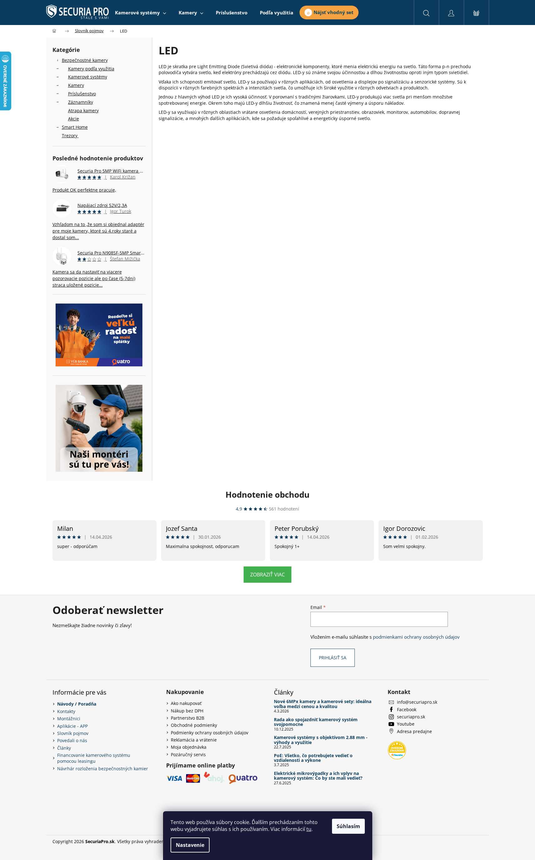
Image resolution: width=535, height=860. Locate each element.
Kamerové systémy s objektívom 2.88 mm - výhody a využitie (321, 740)
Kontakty (66, 711)
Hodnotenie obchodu (267, 494)
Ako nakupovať (186, 703)
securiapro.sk (411, 717)
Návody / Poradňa (76, 704)
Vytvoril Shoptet (466, 841)
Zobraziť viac (267, 574)
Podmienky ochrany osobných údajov (209, 733)
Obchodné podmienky (194, 725)
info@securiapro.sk (417, 702)
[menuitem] (140, 12)
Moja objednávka (188, 747)
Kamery (76, 85)
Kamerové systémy (87, 77)
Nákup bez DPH (187, 711)
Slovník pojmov (72, 733)
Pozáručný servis (188, 754)
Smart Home (75, 127)
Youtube (405, 724)
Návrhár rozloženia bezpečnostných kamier (102, 769)
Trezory (69, 135)
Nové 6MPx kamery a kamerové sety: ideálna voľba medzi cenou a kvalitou (322, 704)
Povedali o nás (72, 740)
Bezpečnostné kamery (85, 60)
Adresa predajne (414, 731)
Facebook (406, 709)
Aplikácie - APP (72, 726)
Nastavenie (190, 845)
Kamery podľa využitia (91, 69)
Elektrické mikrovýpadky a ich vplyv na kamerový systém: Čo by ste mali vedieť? (318, 776)
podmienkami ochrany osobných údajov (416, 637)
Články (64, 748)
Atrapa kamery (83, 110)
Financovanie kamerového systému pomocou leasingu (93, 758)
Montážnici (68, 719)
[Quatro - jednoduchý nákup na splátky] (99, 335)
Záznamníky (80, 102)
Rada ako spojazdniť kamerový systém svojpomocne (316, 722)
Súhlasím (348, 826)
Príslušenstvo (82, 94)
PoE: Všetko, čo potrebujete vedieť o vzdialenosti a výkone (313, 758)
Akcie (73, 119)
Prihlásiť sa (332, 658)
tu (308, 829)
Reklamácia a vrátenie (194, 740)
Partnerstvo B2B (187, 718)
